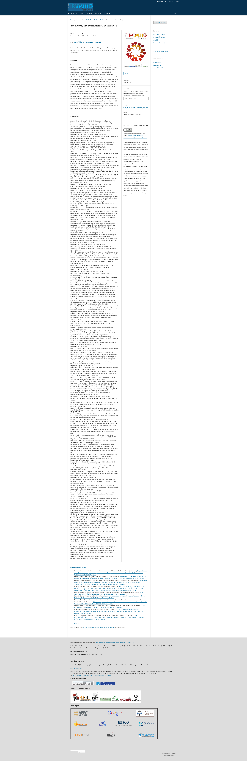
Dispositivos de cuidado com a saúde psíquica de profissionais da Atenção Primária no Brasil (110, 572)
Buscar (175, 13)
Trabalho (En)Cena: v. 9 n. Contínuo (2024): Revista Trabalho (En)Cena (110, 603)
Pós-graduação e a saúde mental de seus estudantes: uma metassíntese (117, 602)
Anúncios (98, 13)
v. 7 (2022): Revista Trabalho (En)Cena (94, 20)
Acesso (177, 1)
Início (72, 20)
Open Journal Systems (160, 51)
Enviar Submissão (160, 23)
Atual (81, 13)
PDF (127, 73)
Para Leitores (157, 62)
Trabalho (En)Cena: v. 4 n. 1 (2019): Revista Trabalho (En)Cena (104, 584)
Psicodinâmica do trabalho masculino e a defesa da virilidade (124, 596)
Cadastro (170, 1)
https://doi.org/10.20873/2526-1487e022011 (88, 42)
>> (84, 623)
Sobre (106, 13)
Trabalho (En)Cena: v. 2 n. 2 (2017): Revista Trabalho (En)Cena (94, 598)
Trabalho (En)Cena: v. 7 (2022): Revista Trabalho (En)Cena (117, 590)
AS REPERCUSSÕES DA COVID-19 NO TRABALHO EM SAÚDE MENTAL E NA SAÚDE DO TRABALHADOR (106, 616)
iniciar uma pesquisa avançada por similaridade (99, 627)
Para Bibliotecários (158, 68)
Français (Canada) (159, 37)
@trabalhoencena (76, 668)
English (155, 40)
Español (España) (159, 43)
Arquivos (89, 13)
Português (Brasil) (159, 34)
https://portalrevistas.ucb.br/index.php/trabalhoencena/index (92, 675)
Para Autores (157, 65)
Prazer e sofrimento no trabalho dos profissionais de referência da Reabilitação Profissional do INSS (107, 610)
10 (81, 623)
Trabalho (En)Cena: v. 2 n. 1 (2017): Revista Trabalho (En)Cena (124, 579)
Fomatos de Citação (130, 98)
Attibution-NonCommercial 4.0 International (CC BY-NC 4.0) (114, 643)
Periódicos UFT (72, 13)
